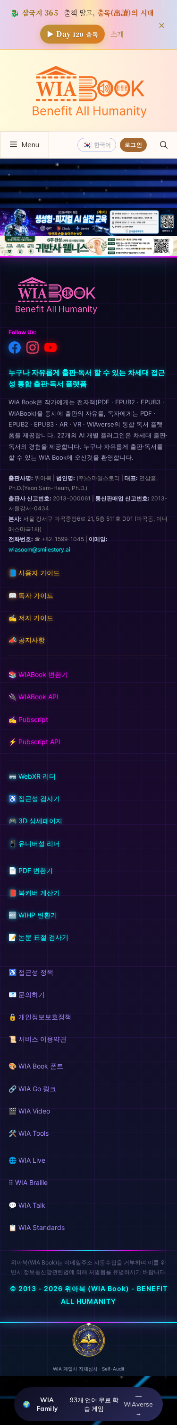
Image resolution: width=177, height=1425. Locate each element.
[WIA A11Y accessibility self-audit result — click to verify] (89, 1354)
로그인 (133, 144)
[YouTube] (50, 349)
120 (72, 34)
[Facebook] (14, 349)
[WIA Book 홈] (55, 296)
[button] (164, 145)
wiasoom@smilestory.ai (39, 549)
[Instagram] (32, 349)
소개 (117, 34)
